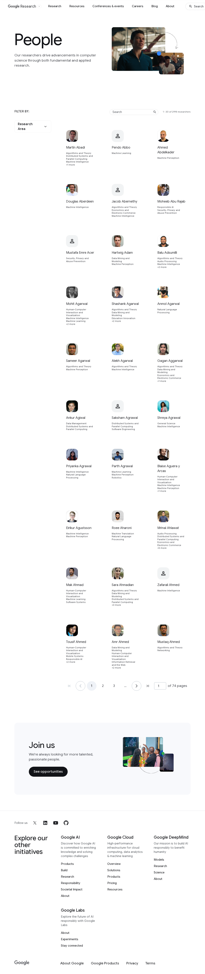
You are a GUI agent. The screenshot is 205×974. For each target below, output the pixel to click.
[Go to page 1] (80, 686)
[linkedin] (45, 823)
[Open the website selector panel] (39, 6)
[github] (66, 823)
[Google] (21, 963)
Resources (76, 6)
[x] (35, 823)
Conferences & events (108, 6)
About (170, 6)
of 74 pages (177, 686)
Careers (137, 6)
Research (54, 6)
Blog (154, 6)
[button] (33, 127)
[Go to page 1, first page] (69, 686)
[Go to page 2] (136, 686)
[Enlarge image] (184, 69)
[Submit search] (155, 112)
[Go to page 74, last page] (148, 686)
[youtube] (55, 823)
